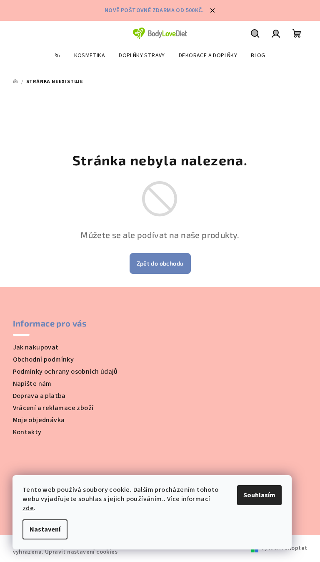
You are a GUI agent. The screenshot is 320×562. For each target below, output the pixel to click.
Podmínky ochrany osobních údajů (65, 371)
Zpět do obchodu (160, 263)
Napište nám (32, 383)
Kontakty (27, 432)
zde (28, 508)
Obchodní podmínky (43, 359)
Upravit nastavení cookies (81, 552)
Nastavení (45, 529)
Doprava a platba (39, 395)
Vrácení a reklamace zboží (53, 408)
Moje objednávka (39, 420)
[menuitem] (57, 55)
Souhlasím (259, 495)
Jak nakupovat (36, 347)
